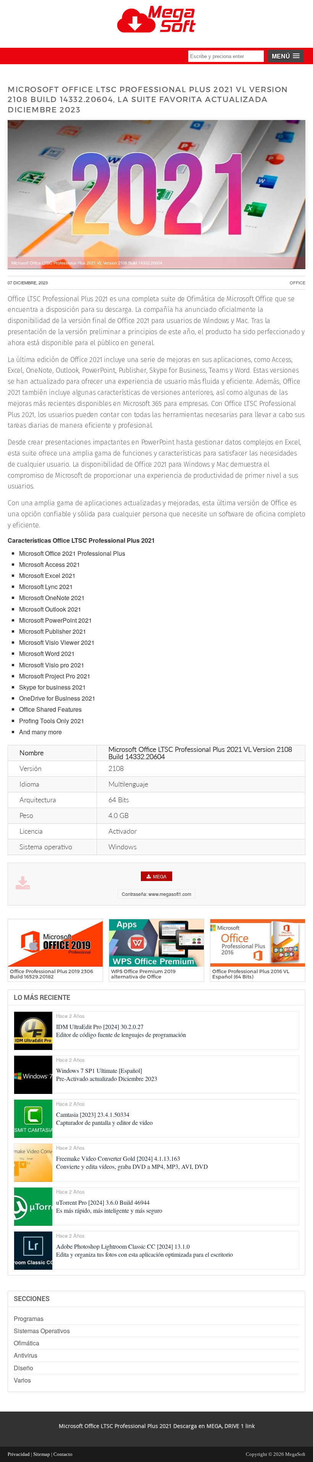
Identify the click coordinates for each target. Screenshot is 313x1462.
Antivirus (25, 1355)
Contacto (63, 1454)
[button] (285, 56)
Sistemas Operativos (42, 1330)
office (297, 282)
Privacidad (19, 1454)
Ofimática (26, 1343)
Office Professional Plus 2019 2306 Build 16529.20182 (51, 974)
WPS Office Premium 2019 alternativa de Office (143, 974)
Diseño (23, 1367)
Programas (29, 1318)
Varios (22, 1380)
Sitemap (41, 1454)
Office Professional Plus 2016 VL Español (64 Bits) (250, 974)
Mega (159, 876)
